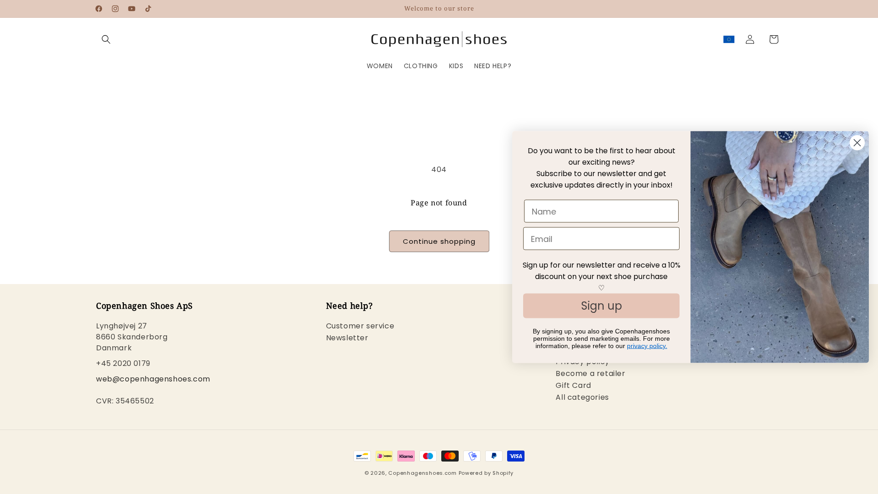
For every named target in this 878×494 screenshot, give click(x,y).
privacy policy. (647, 345)
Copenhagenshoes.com (422, 473)
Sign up (601, 305)
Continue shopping (439, 241)
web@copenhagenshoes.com (153, 379)
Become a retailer (590, 373)
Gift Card (573, 385)
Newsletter (347, 338)
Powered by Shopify (486, 473)
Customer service (360, 326)
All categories (582, 397)
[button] (106, 39)
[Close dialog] (857, 143)
